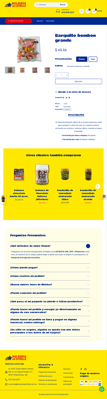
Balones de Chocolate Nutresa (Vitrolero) (42, 195)
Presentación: (63, 58)
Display (82, 59)
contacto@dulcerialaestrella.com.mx (22, 384)
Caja (93, 59)
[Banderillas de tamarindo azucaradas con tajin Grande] (3, 199)
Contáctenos (68, 377)
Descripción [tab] (76, 115)
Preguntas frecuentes (47, 372)
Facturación (68, 373)
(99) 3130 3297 (14, 380)
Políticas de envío (45, 376)
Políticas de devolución (47, 380)
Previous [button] (9, 186)
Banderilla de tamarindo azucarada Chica (65, 195)
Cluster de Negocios (60, 394)
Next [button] (98, 186)
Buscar (63, 5)
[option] (19, 185)
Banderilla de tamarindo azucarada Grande (88, 195)
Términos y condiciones (47, 384)
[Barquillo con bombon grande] (104, 196)
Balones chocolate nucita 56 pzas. (19, 193)
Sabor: (59, 65)
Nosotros (66, 369)
